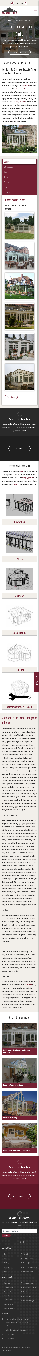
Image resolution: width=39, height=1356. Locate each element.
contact (15, 484)
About (5, 1258)
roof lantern (25, 85)
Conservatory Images (29, 1287)
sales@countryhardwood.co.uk (16, 1330)
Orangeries (7, 1283)
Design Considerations (30, 1267)
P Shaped (19, 670)
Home (5, 1254)
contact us (28, 985)
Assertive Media (7, 1350)
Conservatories (8, 1287)
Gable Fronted (20, 633)
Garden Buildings (28, 1301)
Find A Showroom (28, 1272)
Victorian (19, 596)
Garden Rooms (8, 1300)
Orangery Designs (9, 1308)
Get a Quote (27, 1254)
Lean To (20, 559)
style (21, 471)
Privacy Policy (8, 1272)
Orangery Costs (8, 1304)
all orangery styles (21, 89)
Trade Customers (28, 1258)
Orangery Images (28, 1283)
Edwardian (19, 522)
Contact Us (7, 1267)
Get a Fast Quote (19, 52)
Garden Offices (27, 1296)
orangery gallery (27, 478)
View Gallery (11, 397)
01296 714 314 (19, 3)
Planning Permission (29, 1263)
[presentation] (27, 149)
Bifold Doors (27, 1292)
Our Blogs (7, 1263)
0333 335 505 (10, 1338)
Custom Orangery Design (19, 707)
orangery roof (20, 102)
